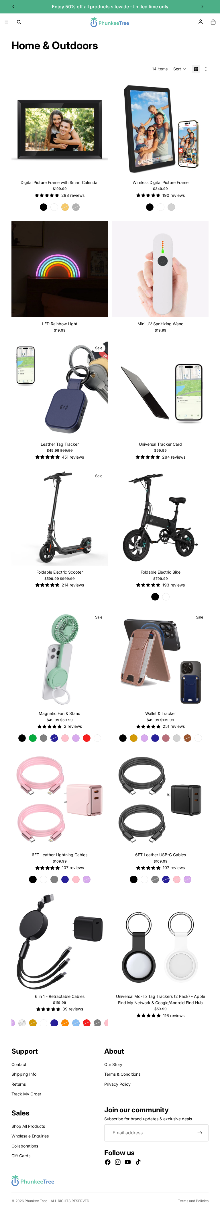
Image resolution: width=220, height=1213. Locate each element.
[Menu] (6, 22)
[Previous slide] (13, 6)
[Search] (19, 22)
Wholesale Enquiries (30, 1135)
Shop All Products (28, 1126)
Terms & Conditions (122, 1074)
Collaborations (24, 1145)
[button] (179, 69)
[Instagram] (117, 1162)
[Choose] (99, 167)
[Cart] (213, 22)
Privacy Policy (117, 1084)
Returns (18, 1084)
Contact (18, 1064)
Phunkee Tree (36, 1201)
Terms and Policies (193, 1201)
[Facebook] (107, 1162)
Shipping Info (23, 1074)
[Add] (99, 308)
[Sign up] (200, 1133)
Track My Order (26, 1093)
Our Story (113, 1064)
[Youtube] (127, 1162)
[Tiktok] (138, 1162)
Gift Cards (20, 1155)
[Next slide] (202, 6)
